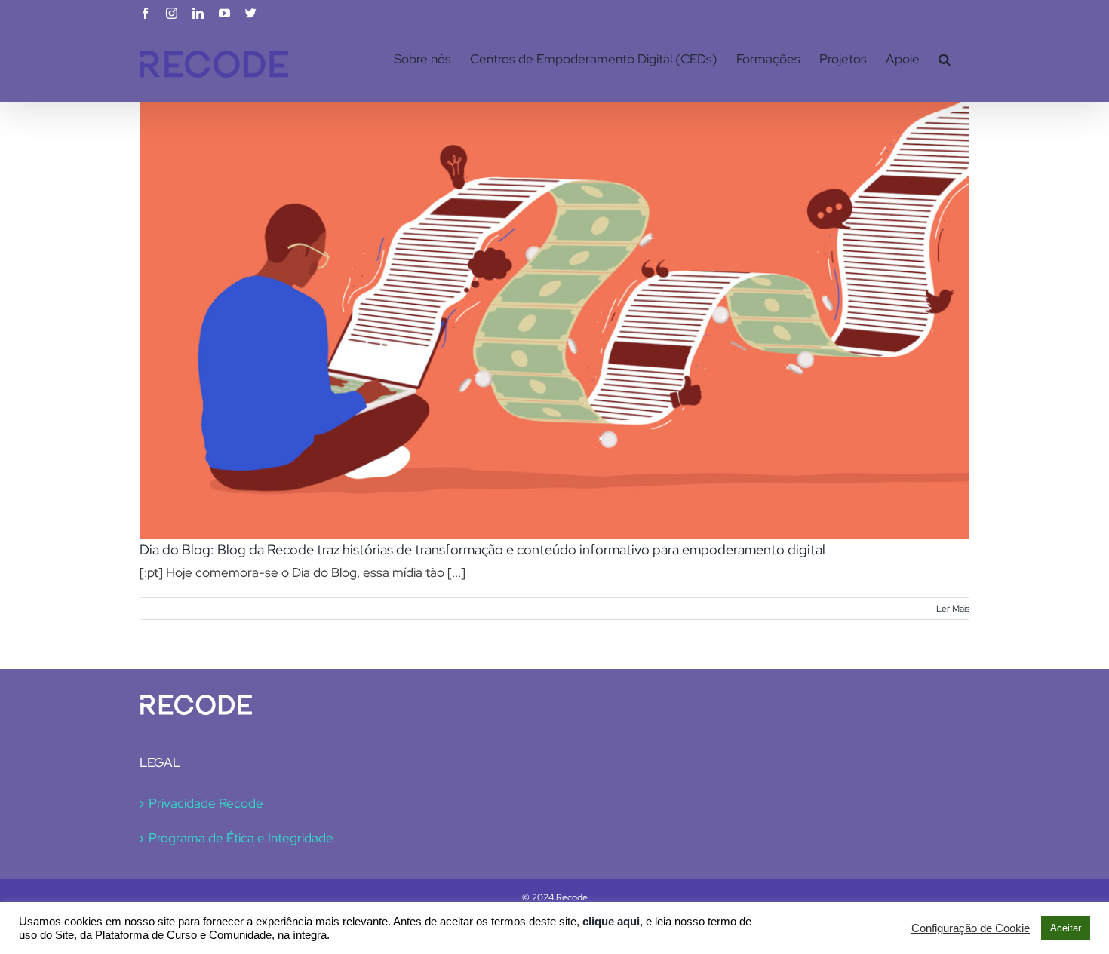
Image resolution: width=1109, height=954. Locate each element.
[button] (945, 58)
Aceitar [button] (1065, 928)
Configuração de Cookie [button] (970, 928)
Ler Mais (952, 609)
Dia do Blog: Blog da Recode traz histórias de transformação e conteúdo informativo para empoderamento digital (482, 549)
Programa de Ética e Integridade (241, 838)
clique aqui (611, 922)
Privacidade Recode (206, 803)
